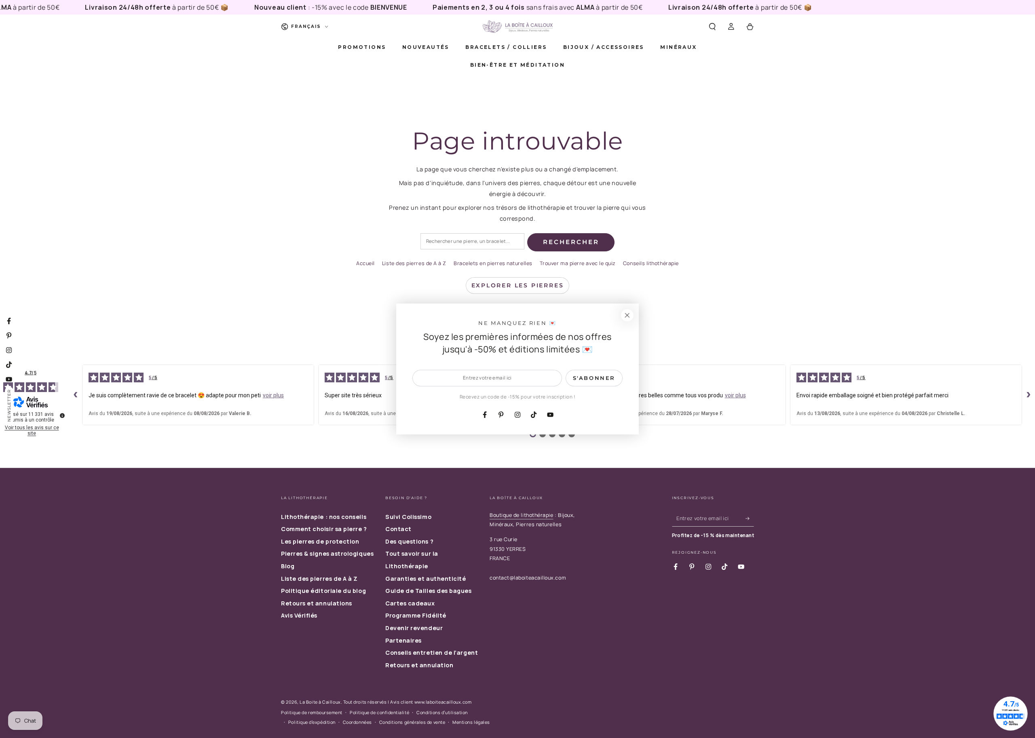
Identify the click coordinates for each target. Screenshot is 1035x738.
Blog (287, 566)
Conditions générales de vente (412, 722)
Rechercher (571, 242)
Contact (398, 529)
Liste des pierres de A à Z (414, 263)
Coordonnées (357, 722)
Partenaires (403, 640)
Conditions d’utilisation (442, 712)
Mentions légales (471, 722)
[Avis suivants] (1028, 395)
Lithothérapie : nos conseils (323, 517)
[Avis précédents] (75, 395)
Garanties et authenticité (425, 578)
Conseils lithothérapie (651, 263)
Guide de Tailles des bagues (428, 591)
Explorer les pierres (517, 285)
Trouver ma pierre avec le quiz (578, 263)
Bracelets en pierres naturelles (493, 263)
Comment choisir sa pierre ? (324, 529)
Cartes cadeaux (410, 603)
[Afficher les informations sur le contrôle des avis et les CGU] (62, 415)
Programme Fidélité (415, 615)
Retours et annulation (419, 665)
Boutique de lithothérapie (521, 515)
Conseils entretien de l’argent (431, 652)
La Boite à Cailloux (320, 702)
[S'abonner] (750, 518)
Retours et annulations (316, 603)
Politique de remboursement (311, 712)
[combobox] (472, 241)
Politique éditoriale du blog (323, 591)
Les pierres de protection (320, 541)
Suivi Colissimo (408, 517)
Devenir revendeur (414, 628)
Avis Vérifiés (299, 615)
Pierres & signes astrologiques (327, 553)
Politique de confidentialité (379, 712)
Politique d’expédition (312, 722)
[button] (712, 27)
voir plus (273, 395)
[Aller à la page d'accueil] (517, 27)
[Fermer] (627, 315)
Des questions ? (409, 541)
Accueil (365, 263)
